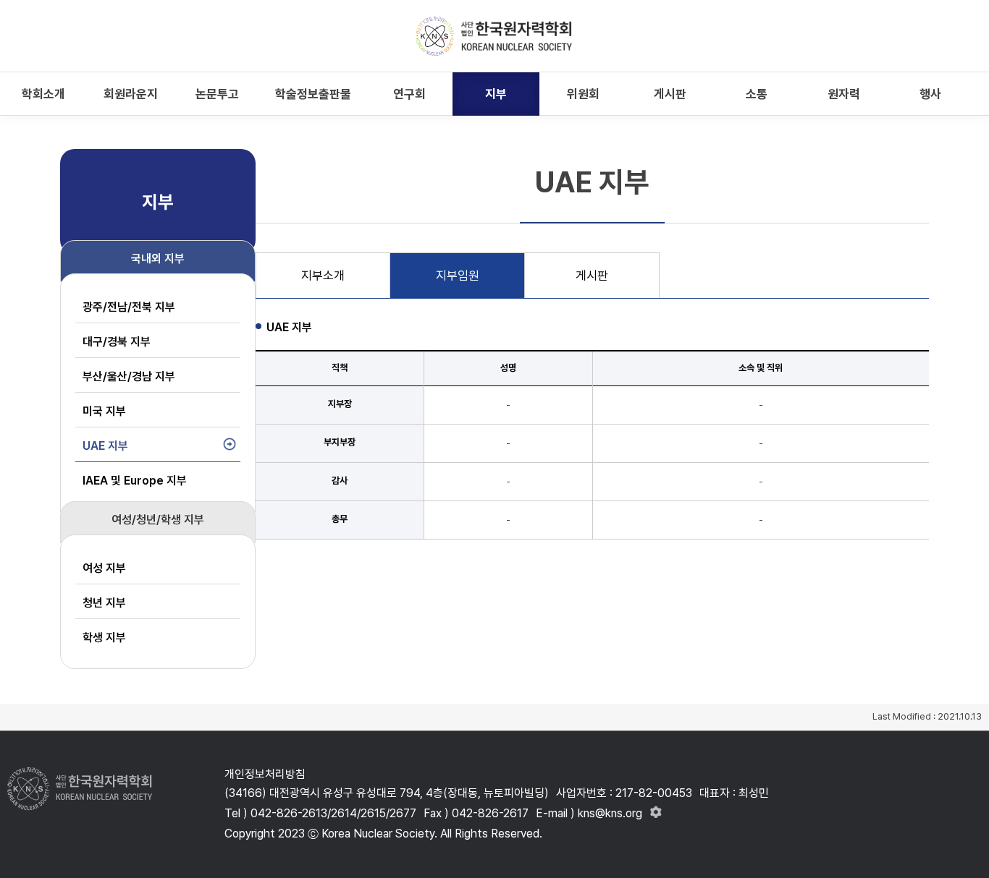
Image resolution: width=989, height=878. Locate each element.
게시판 (592, 275)
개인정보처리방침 (265, 774)
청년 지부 (104, 603)
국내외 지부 (158, 258)
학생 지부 (104, 637)
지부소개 (323, 275)
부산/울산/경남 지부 (129, 376)
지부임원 (457, 275)
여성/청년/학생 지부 (157, 520)
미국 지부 (104, 411)
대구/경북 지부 (117, 342)
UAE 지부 (105, 446)
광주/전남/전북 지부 (129, 307)
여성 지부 (104, 568)
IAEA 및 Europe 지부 (135, 480)
